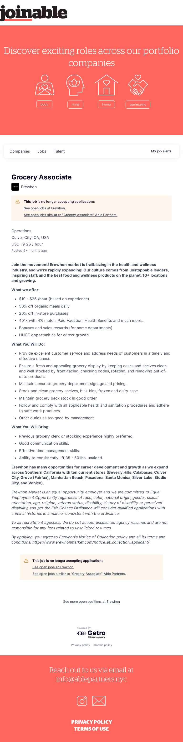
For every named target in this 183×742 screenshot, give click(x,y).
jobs (41, 151)
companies (20, 151)
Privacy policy (80, 645)
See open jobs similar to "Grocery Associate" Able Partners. (70, 215)
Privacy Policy (91, 722)
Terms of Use (91, 729)
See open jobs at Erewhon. (45, 208)
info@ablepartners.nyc (91, 679)
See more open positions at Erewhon (91, 601)
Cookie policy (103, 645)
